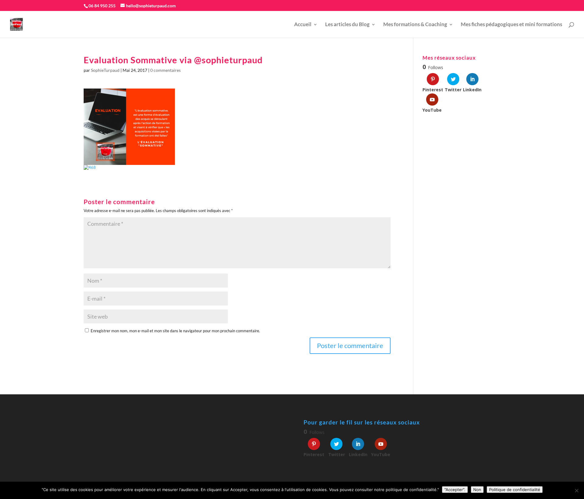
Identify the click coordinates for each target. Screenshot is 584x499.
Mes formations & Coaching (415, 24)
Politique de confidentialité (514, 489)
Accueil (302, 24)
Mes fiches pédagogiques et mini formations (511, 24)
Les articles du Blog (347, 24)
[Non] (576, 490)
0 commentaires (165, 70)
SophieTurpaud (105, 70)
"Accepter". (454, 489)
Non (477, 489)
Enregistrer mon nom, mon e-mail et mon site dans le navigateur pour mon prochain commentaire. (175, 330)
